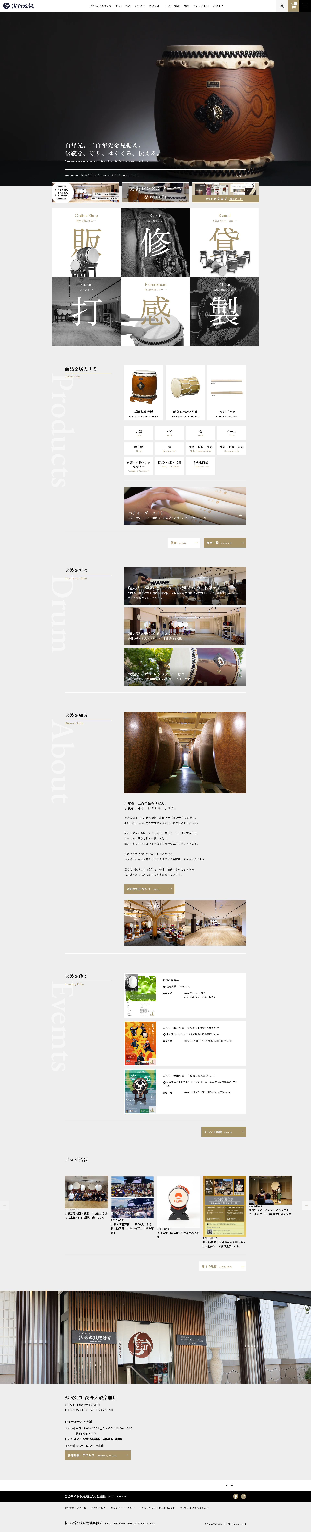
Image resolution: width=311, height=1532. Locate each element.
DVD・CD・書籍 (169, 464)
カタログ (218, 6)
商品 (118, 6)
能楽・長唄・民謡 (201, 448)
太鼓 (139, 433)
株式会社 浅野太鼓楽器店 (84, 1523)
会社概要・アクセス (92, 1456)
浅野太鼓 (18, 6)
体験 (186, 6)
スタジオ (154, 6)
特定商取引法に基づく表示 (194, 1508)
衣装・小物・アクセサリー (139, 466)
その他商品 (200, 464)
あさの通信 (217, 1267)
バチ (170, 433)
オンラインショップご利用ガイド (157, 1508)
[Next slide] (306, 1205)
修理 (127, 6)
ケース (231, 433)
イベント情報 (172, 6)
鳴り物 (138, 448)
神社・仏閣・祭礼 (232, 448)
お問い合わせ (201, 6)
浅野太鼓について (101, 6)
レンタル (139, 6)
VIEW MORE (239, 176)
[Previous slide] (4, 1205)
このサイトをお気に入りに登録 (95, 1496)
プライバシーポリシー (122, 1508)
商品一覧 (219, 543)
